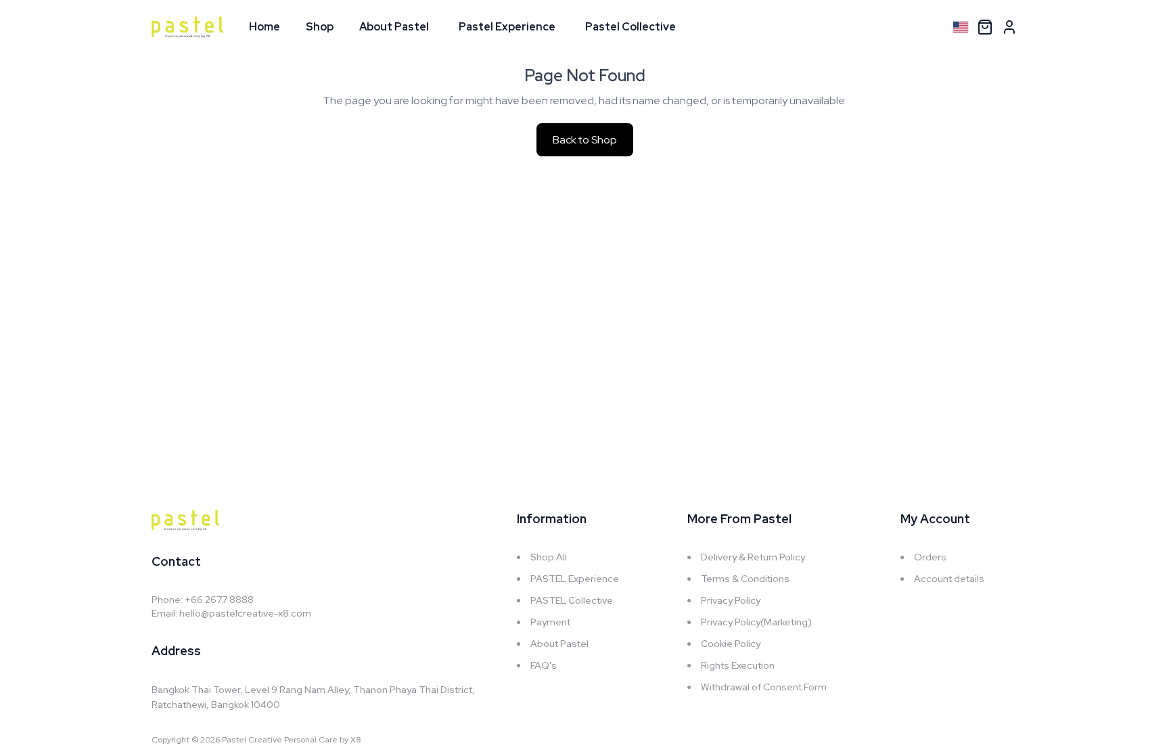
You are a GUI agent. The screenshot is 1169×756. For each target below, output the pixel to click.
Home (264, 27)
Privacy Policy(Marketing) (756, 622)
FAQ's (543, 665)
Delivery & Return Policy (753, 557)
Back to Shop (585, 140)
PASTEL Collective (571, 600)
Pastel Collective (630, 27)
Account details (949, 579)
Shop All (548, 557)
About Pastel (394, 27)
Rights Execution (738, 665)
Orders (930, 557)
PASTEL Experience (574, 579)
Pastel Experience (507, 27)
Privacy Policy (730, 600)
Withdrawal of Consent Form (764, 687)
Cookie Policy (730, 644)
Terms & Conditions (745, 579)
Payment (550, 622)
